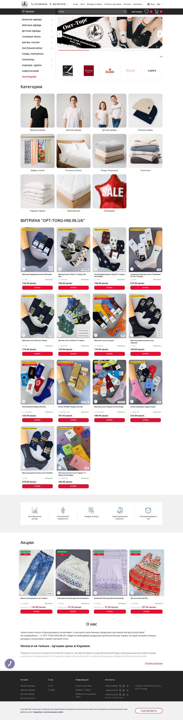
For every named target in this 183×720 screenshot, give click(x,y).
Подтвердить (149, 711)
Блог (83, 4)
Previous (59, 33)
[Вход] (23, 269)
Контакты (137, 4)
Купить (37, 288)
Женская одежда (31, 25)
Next (160, 33)
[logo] (25, 4)
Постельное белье (32, 48)
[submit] (125, 11)
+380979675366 (111, 694)
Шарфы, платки (31, 42)
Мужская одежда (32, 20)
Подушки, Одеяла (32, 65)
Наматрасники (30, 71)
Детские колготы (28, 698)
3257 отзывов (137, 12)
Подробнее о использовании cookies (48, 712)
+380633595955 (111, 690)
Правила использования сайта (86, 695)
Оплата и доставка (113, 4)
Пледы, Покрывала (33, 54)
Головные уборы (31, 37)
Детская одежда (31, 31)
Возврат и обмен (94, 4)
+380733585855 (111, 686)
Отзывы (127, 4)
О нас (75, 4)
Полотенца (28, 60)
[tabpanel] (109, 32)
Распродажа (29, 77)
